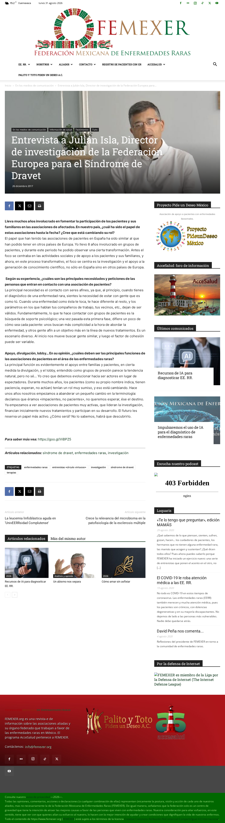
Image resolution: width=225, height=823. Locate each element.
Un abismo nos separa (67, 581)
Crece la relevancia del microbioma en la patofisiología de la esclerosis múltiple (115, 520)
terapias (11, 472)
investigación (118, 453)
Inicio (8, 85)
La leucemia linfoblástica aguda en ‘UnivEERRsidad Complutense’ (30, 520)
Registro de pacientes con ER (121, 64)
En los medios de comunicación (34, 85)
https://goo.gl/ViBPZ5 (54, 439)
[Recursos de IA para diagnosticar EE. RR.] (27, 563)
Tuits (95, 129)
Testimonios (82, 129)
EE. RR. (22, 64)
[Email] (29, 206)
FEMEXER (68, 819)
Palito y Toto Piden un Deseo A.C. (40, 75)
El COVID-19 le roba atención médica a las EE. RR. (182, 580)
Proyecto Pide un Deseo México (182, 205)
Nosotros (42, 64)
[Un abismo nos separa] (75, 563)
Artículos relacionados (26, 538)
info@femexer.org (38, 746)
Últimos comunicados (175, 328)
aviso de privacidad (38, 797)
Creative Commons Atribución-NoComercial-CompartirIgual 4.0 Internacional (171, 819)
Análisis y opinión (63, 575)
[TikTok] (202, 3)
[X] (209, 3)
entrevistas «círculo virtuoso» (69, 467)
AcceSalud (154, 64)
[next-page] (14, 595)
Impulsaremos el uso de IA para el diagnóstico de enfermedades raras (180, 432)
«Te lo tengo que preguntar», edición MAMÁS (188, 522)
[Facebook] (180, 3)
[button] (215, 65)
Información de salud (61, 129)
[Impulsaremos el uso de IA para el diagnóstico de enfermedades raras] (187, 420)
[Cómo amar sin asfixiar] (123, 563)
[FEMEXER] (112, 32)
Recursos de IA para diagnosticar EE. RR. (175, 375)
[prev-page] (7, 595)
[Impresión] (39, 206)
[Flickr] (188, 3)
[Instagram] (195, 3)
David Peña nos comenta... (180, 631)
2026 (8, 575)
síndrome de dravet (58, 453)
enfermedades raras (90, 453)
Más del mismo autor (68, 538)
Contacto (85, 64)
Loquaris (164, 510)
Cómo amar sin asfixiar (116, 581)
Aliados (64, 64)
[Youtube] (217, 3)
